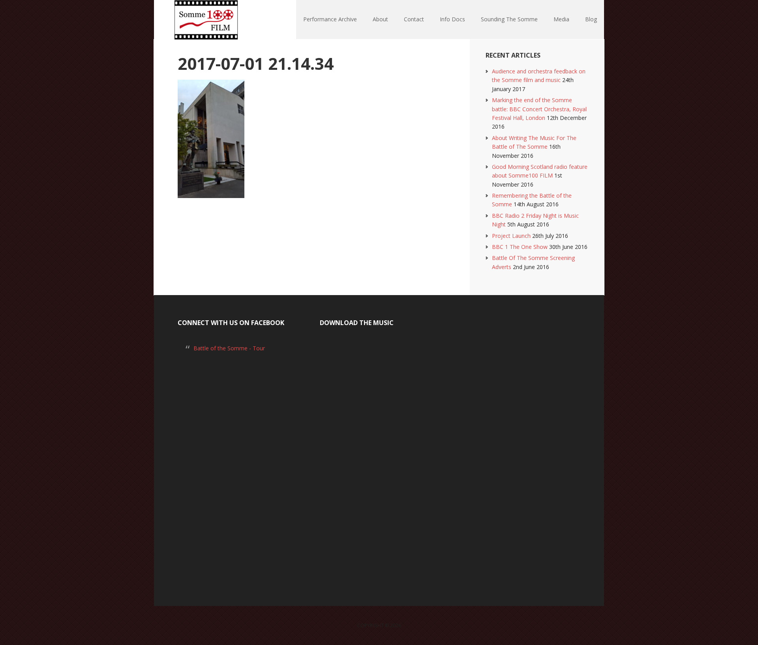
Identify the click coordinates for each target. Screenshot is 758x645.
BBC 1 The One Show (520, 247)
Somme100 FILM (205, 19)
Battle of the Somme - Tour (229, 348)
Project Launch (511, 235)
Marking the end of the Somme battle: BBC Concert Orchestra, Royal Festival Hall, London (539, 109)
